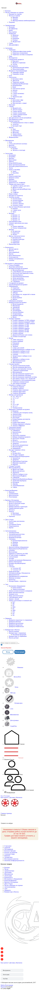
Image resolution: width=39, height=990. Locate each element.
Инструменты (6, 970)
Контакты (19, 797)
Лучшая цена (8, 857)
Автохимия (7, 872)
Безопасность (8, 877)
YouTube (5, 978)
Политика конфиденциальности (14, 860)
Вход (8, 652)
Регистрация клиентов (11, 859)
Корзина (3, 987)
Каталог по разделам (10, 852)
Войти (3, 985)
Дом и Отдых (8, 884)
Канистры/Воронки (10, 880)
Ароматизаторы (9, 871)
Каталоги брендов (10, 851)
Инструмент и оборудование (13, 879)
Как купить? (4, 797)
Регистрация (19, 652)
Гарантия (7, 847)
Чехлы (6, 869)
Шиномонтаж (8, 874)
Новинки (7, 855)
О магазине (7, 846)
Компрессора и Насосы (11, 892)
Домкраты (7, 890)
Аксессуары (8, 875)
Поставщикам (8, 849)
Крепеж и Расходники (11, 882)
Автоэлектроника (9, 887)
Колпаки (7, 867)
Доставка (12, 797)
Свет (5, 888)
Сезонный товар (9, 854)
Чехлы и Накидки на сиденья (13, 885)
